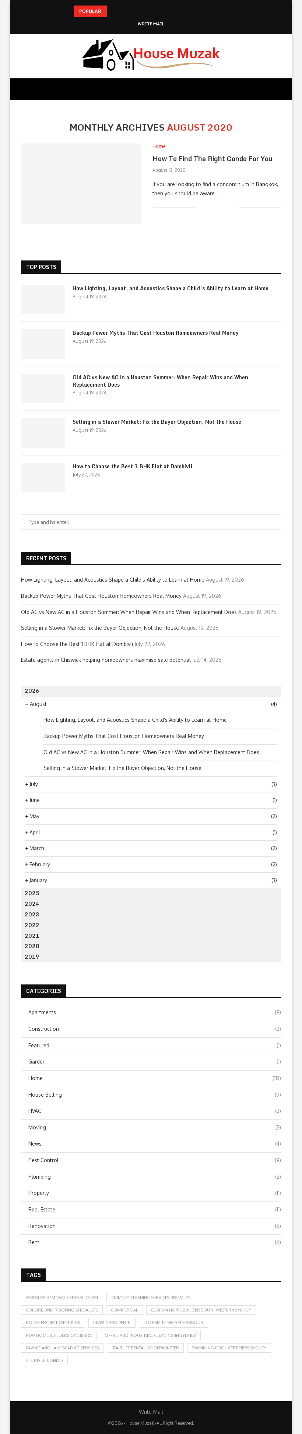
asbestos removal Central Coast (62, 1297)
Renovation (154, 1226)
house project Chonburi (53, 1322)
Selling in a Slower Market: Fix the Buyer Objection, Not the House (157, 422)
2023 (32, 914)
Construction (154, 1029)
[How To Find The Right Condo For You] (81, 183)
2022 (32, 925)
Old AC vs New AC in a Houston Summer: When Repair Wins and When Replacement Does (160, 381)
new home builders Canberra (59, 1335)
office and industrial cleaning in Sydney (150, 1335)
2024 (32, 903)
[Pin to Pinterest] (225, 207)
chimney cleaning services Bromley (150, 1297)
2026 (32, 690)
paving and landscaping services (62, 1347)
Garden (154, 1061)
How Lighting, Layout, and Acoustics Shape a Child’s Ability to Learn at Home (170, 288)
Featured (154, 1045)
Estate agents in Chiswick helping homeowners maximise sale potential (106, 660)
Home (154, 1078)
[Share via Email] (233, 207)
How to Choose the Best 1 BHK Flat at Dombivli (132, 466)
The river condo (44, 1360)
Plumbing (154, 1177)
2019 (32, 956)
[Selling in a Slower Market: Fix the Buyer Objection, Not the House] (43, 433)
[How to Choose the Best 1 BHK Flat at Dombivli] (43, 477)
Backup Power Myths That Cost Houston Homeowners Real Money (156, 333)
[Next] (123, 11)
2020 (32, 946)
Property (154, 1193)
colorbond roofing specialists (62, 1310)
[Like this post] (201, 207)
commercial (124, 1310)
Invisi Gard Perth (112, 1322)
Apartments (154, 1012)
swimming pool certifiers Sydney (229, 1347)
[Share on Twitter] (217, 207)
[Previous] (114, 11)
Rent (154, 1242)
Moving (154, 1127)
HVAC (154, 1111)
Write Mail (151, 24)
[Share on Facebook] (210, 207)
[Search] (277, 89)
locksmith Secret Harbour (173, 1322)
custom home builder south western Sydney (201, 1310)
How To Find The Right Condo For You (212, 158)
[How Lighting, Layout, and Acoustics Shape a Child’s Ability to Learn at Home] (43, 299)
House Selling (154, 1095)
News (154, 1143)
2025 (32, 893)
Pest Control (154, 1160)
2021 (32, 935)
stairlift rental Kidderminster (145, 1347)
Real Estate (154, 1209)
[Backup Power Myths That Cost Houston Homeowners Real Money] (43, 344)
